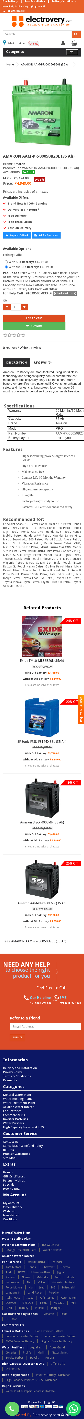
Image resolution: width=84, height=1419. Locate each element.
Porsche (54, 1292)
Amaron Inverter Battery (60, 1336)
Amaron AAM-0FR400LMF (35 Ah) (42, 903)
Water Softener (52, 1249)
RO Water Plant (51, 1244)
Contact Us (10, 1141)
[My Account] (63, 44)
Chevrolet (48, 1267)
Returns (8, 1150)
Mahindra (42, 1277)
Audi (8, 1272)
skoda (70, 1277)
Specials (8, 1184)
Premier (39, 1307)
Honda (32, 1267)
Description (16, 362)
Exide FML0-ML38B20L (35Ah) (42, 661)
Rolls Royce (13, 1297)
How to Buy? (12, 1188)
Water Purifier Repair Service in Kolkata (30, 1391)
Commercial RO (14, 1115)
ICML (9, 1307)
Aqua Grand (57, 1347)
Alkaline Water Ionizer (18, 1107)
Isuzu (30, 1297)
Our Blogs (10, 1219)
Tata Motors (13, 1267)
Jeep (41, 1287)
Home (10, 64)
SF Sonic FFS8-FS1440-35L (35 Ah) (42, 742)
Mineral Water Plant (17, 1095)
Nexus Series (60, 1352)
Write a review (30, 348)
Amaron (19, 164)
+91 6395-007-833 (15, 11)
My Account (11, 1203)
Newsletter (11, 1215)
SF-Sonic (11, 1319)
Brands (8, 1172)
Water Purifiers (13, 1123)
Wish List (9, 1211)
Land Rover (35, 1292)
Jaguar (61, 1272)
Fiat (29, 1282)
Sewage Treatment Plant (21, 1249)
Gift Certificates (14, 1176)
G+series (11, 1352)
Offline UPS (58, 1363)
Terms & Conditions (17, 1076)
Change (33, 43)
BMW (21, 1272)
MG (53, 1287)
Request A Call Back (81, 709)
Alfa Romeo (47, 1297)
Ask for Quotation (48, 235)
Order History (12, 1207)
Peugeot (56, 1307)
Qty (5, 300)
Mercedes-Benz (40, 1272)
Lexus (43, 1302)
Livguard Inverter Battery (56, 1341)
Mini (73, 1302)
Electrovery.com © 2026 (52, 1415)
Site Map (9, 1158)
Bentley (23, 1307)
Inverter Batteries (15, 1119)
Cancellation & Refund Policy (23, 1146)
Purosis (49, 1357)
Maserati (59, 1302)
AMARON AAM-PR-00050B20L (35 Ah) (46, 64)
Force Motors (14, 1287)
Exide (64, 1314)
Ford (58, 1277)
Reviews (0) (43, 362)
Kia (31, 1287)
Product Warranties (16, 1154)
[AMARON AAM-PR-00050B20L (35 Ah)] (42, 111)
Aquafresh (36, 1347)
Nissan (26, 1277)
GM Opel (27, 1302)
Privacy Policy (12, 1072)
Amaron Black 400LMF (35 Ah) (42, 822)
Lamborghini (13, 1292)
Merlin (41, 1352)
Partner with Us (14, 1180)
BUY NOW (36, 326)
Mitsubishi (68, 1287)
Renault (10, 1277)
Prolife (27, 1352)
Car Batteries (12, 1111)
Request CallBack (18, 235)
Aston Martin (69, 1297)
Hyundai (56, 1262)
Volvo (41, 1282)
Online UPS (13, 1368)
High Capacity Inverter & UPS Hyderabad (31, 1380)
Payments (10, 1080)
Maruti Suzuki (36, 1262)
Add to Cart (34, 318)
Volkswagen (13, 1282)
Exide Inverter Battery (49, 1331)
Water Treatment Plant (19, 1103)
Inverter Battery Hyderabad (53, 1375)
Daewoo (11, 1302)
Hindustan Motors (62, 1282)
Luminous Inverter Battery (22, 1336)
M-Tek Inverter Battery (20, 1341)
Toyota (65, 1267)
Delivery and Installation (20, 1068)
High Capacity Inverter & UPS (23, 1127)
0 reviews (10, 348)
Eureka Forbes (14, 1357)
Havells (34, 1357)
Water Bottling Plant (17, 1099)
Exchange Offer (12, 254)
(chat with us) (65, 293)
